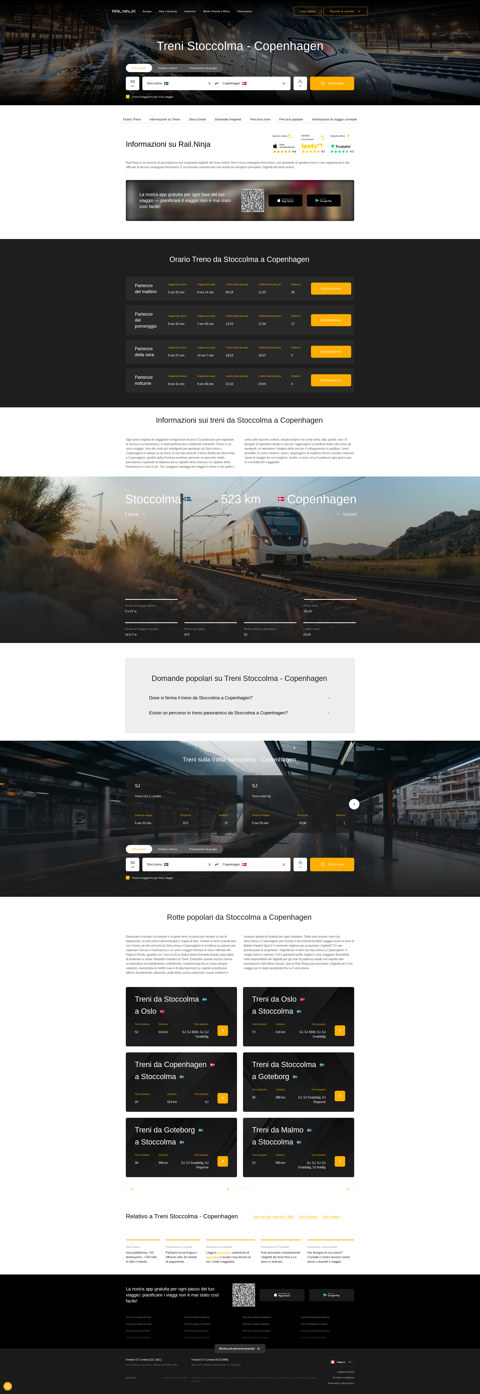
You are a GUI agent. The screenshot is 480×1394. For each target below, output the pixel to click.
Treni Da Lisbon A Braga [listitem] (138, 1337)
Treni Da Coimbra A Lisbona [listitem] (314, 1331)
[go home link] (123, 11)
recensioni (224, 1252)
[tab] (132, 119)
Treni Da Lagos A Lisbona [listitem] (197, 1324)
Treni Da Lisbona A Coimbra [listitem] (256, 1331)
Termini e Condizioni (343, 1377)
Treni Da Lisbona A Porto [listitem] (138, 1317)
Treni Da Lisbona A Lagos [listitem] (139, 1324)
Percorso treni (260, 119)
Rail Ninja (212, 1257)
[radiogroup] (174, 68)
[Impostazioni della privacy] (7, 1386)
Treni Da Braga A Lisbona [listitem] (197, 1337)
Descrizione (197, 119)
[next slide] (354, 804)
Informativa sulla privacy (341, 1383)
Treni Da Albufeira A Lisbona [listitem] (314, 1317)
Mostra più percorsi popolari (237, 1348)
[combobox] (167, 83)
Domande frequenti (228, 119)
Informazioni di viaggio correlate (334, 119)
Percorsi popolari (291, 119)
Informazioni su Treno (165, 119)
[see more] (222, 1030)
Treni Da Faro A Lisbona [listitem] (196, 1331)
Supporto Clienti (345, 1372)
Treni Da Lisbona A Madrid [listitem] (255, 1324)
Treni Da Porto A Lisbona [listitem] (196, 1317)
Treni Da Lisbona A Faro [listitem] (138, 1331)
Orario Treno (132, 119)
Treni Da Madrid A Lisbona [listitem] (314, 1324)
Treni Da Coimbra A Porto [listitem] (313, 1337)
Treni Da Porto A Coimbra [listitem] (255, 1337)
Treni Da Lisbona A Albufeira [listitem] (256, 1317)
